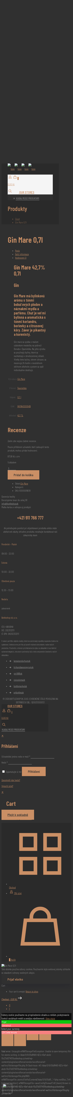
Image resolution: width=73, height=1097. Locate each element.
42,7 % (20, 415)
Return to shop (32, 991)
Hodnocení (20, 257)
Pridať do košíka (23, 475)
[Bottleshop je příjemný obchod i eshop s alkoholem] (21, 169)
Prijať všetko (15, 979)
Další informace (22, 254)
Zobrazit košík (26, 818)
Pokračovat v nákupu (10, 818)
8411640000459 (24, 406)
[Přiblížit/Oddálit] (7, 1037)
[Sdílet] (33, 1037)
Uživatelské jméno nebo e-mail (15, 756)
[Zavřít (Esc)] (45, 1037)
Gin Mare (21, 379)
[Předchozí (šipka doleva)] (7, 1043)
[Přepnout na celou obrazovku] (20, 1037)
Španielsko (22, 388)
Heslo (4, 762)
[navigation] (36, 805)
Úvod (17, 218)
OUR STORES (26, 192)
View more (50, 1018)
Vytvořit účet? (7, 786)
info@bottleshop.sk (9, 503)
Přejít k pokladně (17, 815)
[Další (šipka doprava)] (20, 1043)
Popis (17, 250)
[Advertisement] (36, 37)
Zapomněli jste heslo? (10, 780)
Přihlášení (34, 771)
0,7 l (19, 397)
